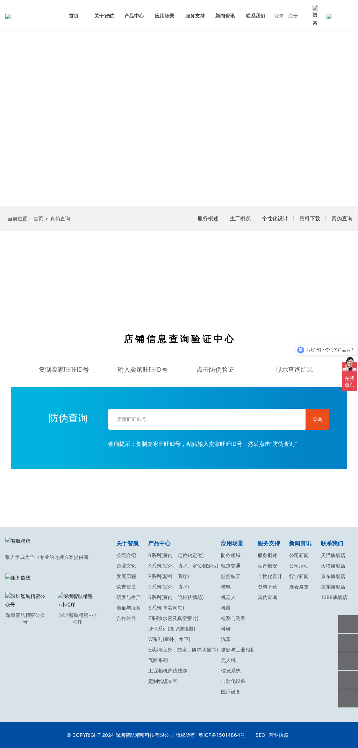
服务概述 (208, 218)
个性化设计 (275, 218)
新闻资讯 (225, 16)
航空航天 (231, 576)
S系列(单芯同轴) (166, 608)
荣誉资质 (126, 587)
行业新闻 (299, 576)
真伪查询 (341, 218)
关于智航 (104, 16)
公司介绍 (126, 555)
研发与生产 (128, 597)
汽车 (226, 639)
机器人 (228, 597)
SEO (260, 735)
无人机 (228, 660)
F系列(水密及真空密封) (173, 618)
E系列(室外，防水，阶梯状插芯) (183, 650)
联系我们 (255, 16)
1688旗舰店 (334, 597)
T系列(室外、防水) (168, 587)
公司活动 (299, 566)
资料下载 (309, 218)
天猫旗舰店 (333, 555)
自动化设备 (233, 681)
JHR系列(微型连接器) (171, 629)
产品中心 (134, 16)
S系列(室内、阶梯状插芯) (176, 597)
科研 (226, 629)
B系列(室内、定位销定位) (176, 555)
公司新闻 (299, 555)
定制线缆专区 (163, 681)
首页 (74, 16)
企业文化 (126, 566)
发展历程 (126, 576)
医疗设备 (231, 691)
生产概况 (240, 218)
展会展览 (299, 587)
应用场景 (164, 16)
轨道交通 (231, 566)
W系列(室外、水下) (169, 639)
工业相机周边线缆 (167, 671)
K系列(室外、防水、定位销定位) (183, 566)
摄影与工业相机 (238, 650)
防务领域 (231, 555)
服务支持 (195, 16)
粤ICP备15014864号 (222, 735)
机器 (226, 608)
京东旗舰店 (333, 576)
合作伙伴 (126, 618)
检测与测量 (233, 618)
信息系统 (231, 671)
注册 (293, 16)
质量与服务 (128, 608)
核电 (226, 587)
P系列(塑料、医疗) (168, 576)
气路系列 (158, 660)
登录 (279, 16)
